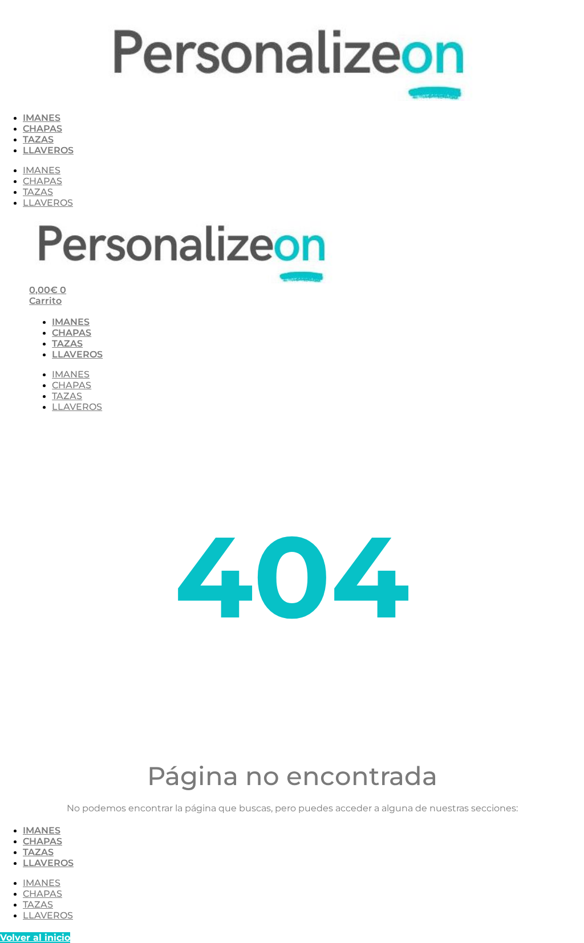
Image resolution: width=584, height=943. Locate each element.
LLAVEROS (48, 150)
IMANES (41, 117)
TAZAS (38, 139)
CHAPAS (42, 128)
